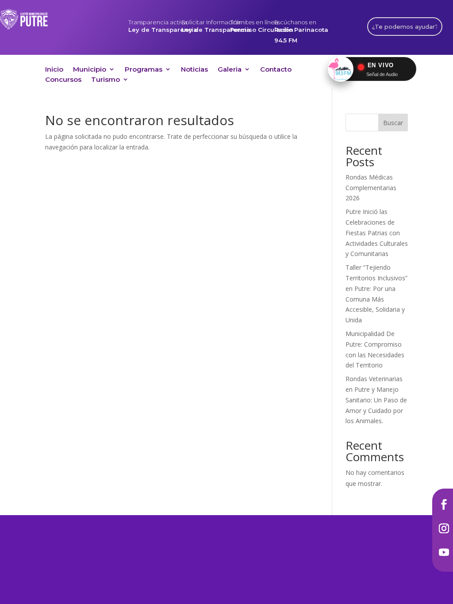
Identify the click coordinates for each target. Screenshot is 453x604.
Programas (143, 70)
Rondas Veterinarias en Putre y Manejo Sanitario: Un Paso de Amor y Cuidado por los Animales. (376, 400)
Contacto (276, 70)
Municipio (89, 70)
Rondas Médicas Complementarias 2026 (371, 188)
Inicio (54, 70)
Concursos (63, 81)
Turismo (105, 81)
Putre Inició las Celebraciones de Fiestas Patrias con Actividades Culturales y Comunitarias (377, 232)
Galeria (230, 70)
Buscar (393, 123)
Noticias (194, 70)
